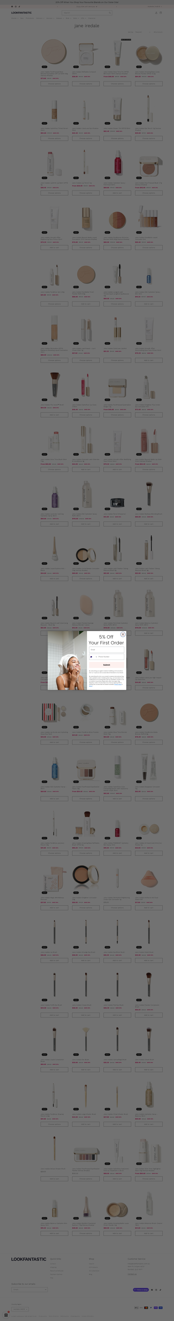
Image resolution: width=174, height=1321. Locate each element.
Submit (106, 665)
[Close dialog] (122, 634)
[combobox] (93, 657)
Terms (90, 686)
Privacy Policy (118, 684)
